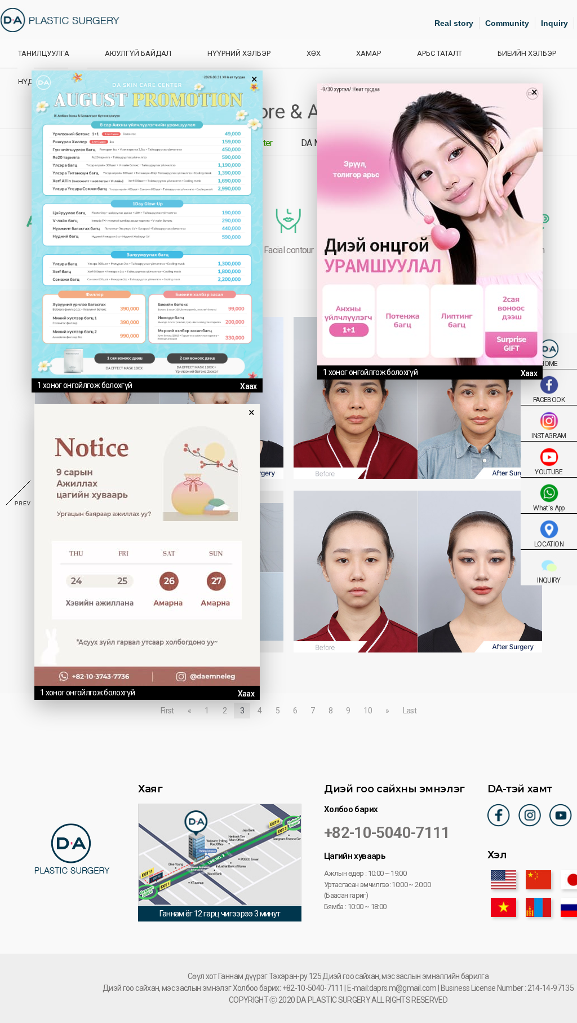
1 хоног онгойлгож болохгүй (84, 385)
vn (503, 907)
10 (367, 710)
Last (409, 710)
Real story (453, 23)
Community (507, 23)
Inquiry (554, 23)
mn (538, 907)
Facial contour (288, 250)
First (167, 710)
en (503, 879)
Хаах (248, 386)
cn (538, 879)
